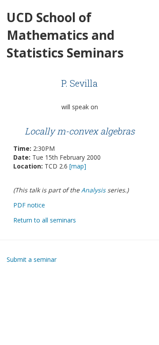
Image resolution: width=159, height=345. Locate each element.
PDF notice (29, 205)
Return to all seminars (44, 220)
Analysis (93, 190)
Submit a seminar (32, 259)
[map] (77, 166)
